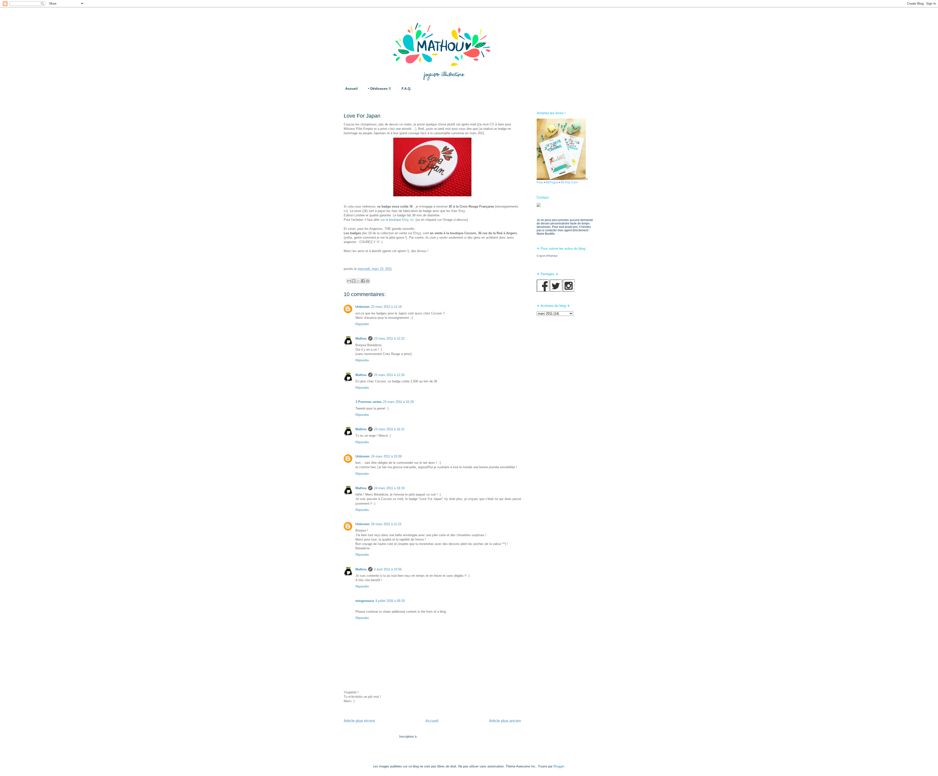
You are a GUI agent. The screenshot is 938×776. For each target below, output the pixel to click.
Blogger (559, 766)
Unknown (362, 307)
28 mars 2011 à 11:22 (386, 524)
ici (345, 211)
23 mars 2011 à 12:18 (386, 307)
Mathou (361, 338)
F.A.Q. (406, 88)
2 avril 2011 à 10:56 (388, 569)
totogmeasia (364, 601)
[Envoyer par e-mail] (349, 280)
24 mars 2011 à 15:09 (386, 456)
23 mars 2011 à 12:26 (389, 375)
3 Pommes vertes (368, 402)
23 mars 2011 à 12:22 (389, 338)
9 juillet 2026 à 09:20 (390, 601)
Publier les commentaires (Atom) (442, 736)
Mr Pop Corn (569, 182)
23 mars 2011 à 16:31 (389, 429)
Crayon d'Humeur (547, 255)
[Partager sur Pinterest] (367, 280)
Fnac (540, 182)
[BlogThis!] (353, 280)
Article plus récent (359, 721)
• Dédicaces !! (379, 88)
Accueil (351, 88)
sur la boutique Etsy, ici (397, 220)
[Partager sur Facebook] (363, 280)
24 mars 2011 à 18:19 (389, 488)
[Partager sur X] (358, 280)
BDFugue (552, 182)
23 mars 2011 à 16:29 (398, 402)
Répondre (362, 324)
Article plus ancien (505, 721)
